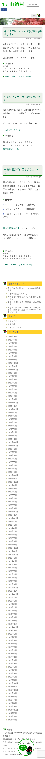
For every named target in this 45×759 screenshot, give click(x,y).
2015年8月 (12, 696)
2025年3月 (12, 393)
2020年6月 (12, 568)
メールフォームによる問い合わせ (18, 77)
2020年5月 (12, 571)
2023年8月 (12, 452)
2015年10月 (13, 690)
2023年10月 (13, 445)
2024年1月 (12, 439)
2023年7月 (12, 455)
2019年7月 (12, 604)
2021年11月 (13, 515)
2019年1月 (12, 620)
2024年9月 (12, 412)
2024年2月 (12, 435)
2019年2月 (12, 617)
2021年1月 (12, 545)
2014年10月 (13, 710)
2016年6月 (12, 667)
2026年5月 (12, 346)
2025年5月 (12, 386)
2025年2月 (12, 396)
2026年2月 (12, 356)
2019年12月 (13, 587)
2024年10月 (13, 409)
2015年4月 (12, 703)
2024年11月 (13, 406)
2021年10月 (13, 518)
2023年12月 (13, 442)
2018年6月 (12, 634)
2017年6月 (12, 644)
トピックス (12, 321)
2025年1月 (12, 399)
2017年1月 (12, 657)
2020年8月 (12, 561)
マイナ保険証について (17, 293)
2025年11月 (13, 366)
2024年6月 (12, 422)
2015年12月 (13, 683)
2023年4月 (12, 465)
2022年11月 (13, 478)
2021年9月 (12, 521)
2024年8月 (12, 416)
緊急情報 (11, 324)
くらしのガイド (14, 327)
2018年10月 (13, 627)
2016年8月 (12, 663)
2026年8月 (12, 336)
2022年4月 (12, 498)
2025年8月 (12, 376)
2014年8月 (12, 716)
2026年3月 (12, 353)
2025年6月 (12, 383)
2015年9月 (12, 693)
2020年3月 (12, 578)
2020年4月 (12, 574)
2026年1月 (12, 359)
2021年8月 (12, 525)
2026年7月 (12, 340)
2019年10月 (13, 594)
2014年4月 (12, 720)
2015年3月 (12, 706)
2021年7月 (12, 528)
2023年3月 (12, 469)
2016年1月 (12, 680)
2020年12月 (13, 548)
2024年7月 (12, 419)
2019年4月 (12, 614)
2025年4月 (12, 389)
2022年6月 (12, 492)
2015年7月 (12, 700)
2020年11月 (13, 551)
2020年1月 (12, 584)
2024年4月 (12, 429)
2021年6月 (12, 531)
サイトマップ (7, 748)
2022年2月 (12, 505)
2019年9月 (12, 597)
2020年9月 (12, 558)
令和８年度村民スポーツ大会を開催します (24, 289)
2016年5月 (12, 670)
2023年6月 (12, 459)
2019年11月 (13, 591)
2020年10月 (13, 554)
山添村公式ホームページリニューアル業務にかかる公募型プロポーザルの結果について (24, 309)
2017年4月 (12, 650)
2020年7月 (12, 564)
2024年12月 (13, 402)
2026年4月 (12, 350)
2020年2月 (12, 581)
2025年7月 (12, 379)
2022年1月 (12, 508)
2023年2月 (12, 472)
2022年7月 (12, 488)
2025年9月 (12, 373)
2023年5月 (12, 462)
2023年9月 (12, 449)
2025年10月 (13, 369)
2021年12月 (13, 511)
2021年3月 (12, 538)
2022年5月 (12, 495)
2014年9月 (12, 713)
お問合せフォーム (11, 149)
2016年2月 (12, 677)
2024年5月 (12, 426)
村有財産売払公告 (11, 228)
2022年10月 (13, 482)
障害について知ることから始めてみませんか (24, 298)
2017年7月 (12, 640)
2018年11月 (13, 624)
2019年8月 (12, 601)
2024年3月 (12, 432)
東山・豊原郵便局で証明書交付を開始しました (24, 303)
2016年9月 (12, 660)
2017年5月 (12, 647)
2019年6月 (12, 607)
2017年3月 (12, 653)
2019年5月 (12, 611)
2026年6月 (12, 343)
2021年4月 (12, 535)
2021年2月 (12, 541)
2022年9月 (12, 485)
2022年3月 (12, 502)
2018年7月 (12, 630)
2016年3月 (12, 673)
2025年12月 (13, 363)
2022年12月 (13, 475)
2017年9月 (12, 637)
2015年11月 (13, 686)
